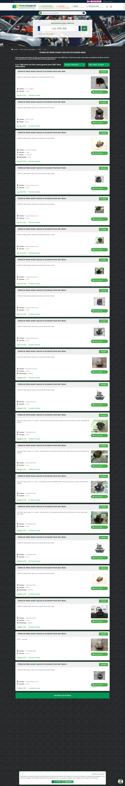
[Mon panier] (110, 6)
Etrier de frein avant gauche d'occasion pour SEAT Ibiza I (42, 132)
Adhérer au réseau (107, 1)
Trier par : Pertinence (75, 65)
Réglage (68, 782)
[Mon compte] (107, 6)
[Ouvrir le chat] (121, 782)
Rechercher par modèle (46, 34)
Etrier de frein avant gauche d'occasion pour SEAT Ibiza (41, 71)
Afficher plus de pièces (62, 695)
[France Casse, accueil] (24, 6)
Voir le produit (98, 92)
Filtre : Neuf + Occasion (99, 65)
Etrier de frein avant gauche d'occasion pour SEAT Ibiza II (42, 664)
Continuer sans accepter (98, 774)
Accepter (57, 782)
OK (84, 28)
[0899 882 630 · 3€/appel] (94, 1)
